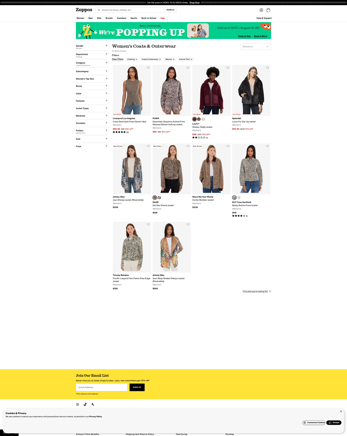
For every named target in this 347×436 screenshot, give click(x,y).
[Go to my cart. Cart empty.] (268, 10)
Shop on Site (244, 36)
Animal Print (184, 59)
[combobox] (129, 10)
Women (168, 59)
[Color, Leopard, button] (199, 119)
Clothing (131, 59)
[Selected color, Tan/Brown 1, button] (234, 197)
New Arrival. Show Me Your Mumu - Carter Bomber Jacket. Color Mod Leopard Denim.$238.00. (211, 180)
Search (170, 10)
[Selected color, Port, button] (194, 119)
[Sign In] (261, 10)
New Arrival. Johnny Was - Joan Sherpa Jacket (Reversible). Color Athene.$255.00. (132, 180)
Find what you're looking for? (255, 291)
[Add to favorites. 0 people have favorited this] (148, 68)
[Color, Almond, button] (203, 119)
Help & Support (264, 18)
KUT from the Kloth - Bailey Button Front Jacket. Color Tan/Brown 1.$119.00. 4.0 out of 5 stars (251, 180)
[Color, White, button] (239, 197)
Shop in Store (260, 36)
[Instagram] (78, 404)
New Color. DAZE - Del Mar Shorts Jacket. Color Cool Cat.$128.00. (172, 180)
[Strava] (93, 404)
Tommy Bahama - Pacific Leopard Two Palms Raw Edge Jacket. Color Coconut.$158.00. (132, 256)
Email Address (86, 387)
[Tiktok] (85, 404)
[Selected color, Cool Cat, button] (155, 197)
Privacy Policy (95, 416)
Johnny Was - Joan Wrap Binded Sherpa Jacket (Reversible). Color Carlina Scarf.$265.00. (172, 256)
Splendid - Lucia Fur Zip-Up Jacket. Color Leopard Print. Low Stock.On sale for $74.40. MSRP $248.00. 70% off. (251, 102)
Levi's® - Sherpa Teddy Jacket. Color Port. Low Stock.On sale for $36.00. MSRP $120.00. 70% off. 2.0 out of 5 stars (211, 102)
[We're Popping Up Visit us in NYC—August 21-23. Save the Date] (173, 30)
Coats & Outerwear (150, 59)
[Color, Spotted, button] (159, 197)
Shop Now (194, 2)
